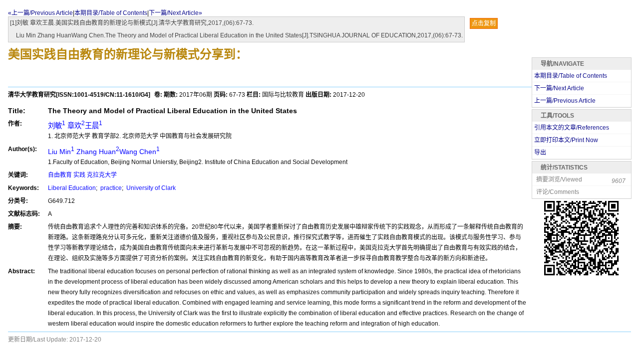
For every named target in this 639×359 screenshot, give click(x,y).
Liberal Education (72, 187)
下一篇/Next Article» (175, 12)
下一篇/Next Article (559, 88)
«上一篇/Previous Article (40, 12)
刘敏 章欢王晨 (75, 126)
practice (110, 187)
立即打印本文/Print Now (566, 140)
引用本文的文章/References (571, 127)
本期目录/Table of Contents (110, 12)
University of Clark (150, 187)
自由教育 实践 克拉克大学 (82, 175)
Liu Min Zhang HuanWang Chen (104, 152)
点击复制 (484, 23)
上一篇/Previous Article (565, 100)
